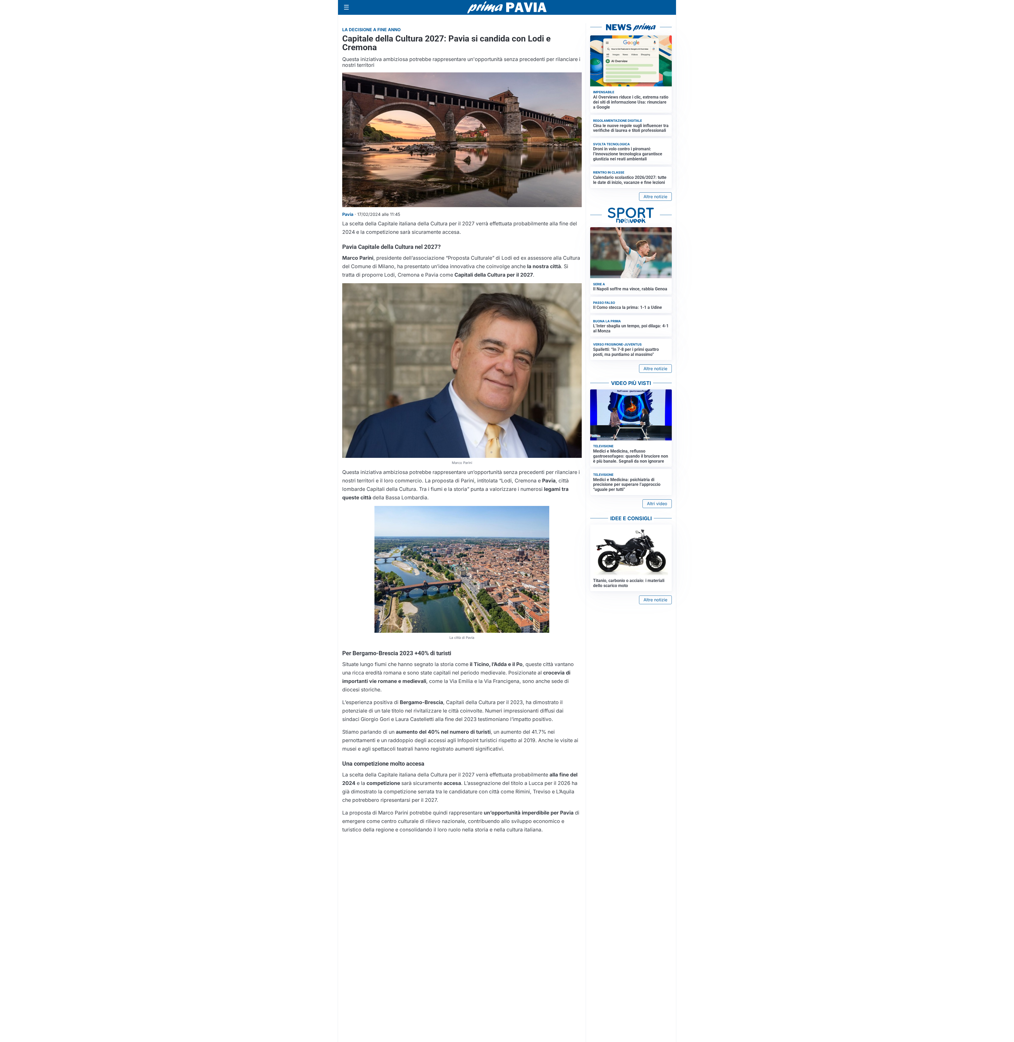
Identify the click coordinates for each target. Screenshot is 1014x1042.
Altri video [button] (657, 503)
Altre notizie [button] (655, 196)
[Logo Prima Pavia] (507, 7)
